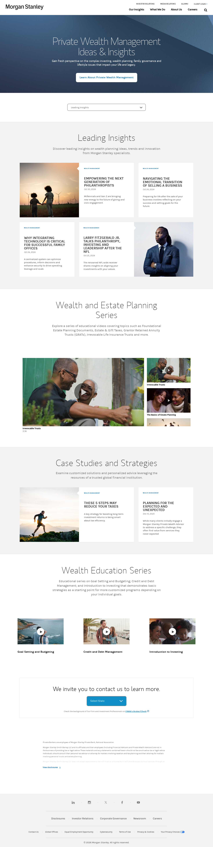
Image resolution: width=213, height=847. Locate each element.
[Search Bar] (205, 9)
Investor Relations (145, 4)
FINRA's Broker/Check (137, 711)
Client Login (200, 4)
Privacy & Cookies (145, 832)
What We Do (157, 9)
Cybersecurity (106, 832)
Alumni (184, 4)
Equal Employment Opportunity (79, 832)
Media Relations (168, 4)
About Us (176, 9)
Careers (192, 9)
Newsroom (139, 818)
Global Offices (51, 832)
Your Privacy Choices (170, 832)
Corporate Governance (113, 818)
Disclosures (58, 818)
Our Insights (136, 9)
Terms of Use (125, 832)
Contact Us (34, 832)
